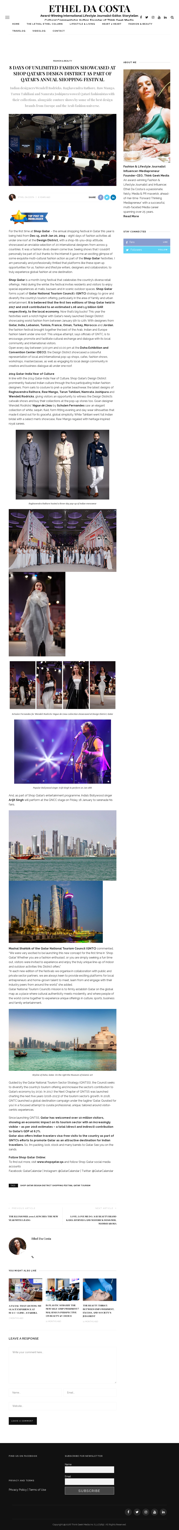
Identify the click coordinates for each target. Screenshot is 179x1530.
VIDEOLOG (39, 31)
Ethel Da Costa (89, 8)
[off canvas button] (7, 17)
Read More (131, 216)
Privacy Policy (18, 1489)
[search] (172, 17)
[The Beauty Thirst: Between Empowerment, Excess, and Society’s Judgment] (99, 1289)
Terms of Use (37, 1489)
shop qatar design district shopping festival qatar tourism (55, 1185)
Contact (59, 31)
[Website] (32, 1257)
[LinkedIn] (165, 17)
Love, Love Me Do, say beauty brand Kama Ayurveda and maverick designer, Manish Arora (91, 1220)
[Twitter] (147, 17)
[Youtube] (159, 17)
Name (68, 1464)
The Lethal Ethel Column (45, 24)
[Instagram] (153, 17)
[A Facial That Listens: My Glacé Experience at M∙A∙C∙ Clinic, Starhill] (25, 1289)
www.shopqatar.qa (50, 1162)
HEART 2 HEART (111, 24)
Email (68, 1476)
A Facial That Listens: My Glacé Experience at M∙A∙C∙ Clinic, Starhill (25, 1309)
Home (16, 24)
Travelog (19, 31)
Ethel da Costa (26, 197)
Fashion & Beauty (140, 24)
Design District (47, 240)
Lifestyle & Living (82, 24)
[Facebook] (141, 17)
